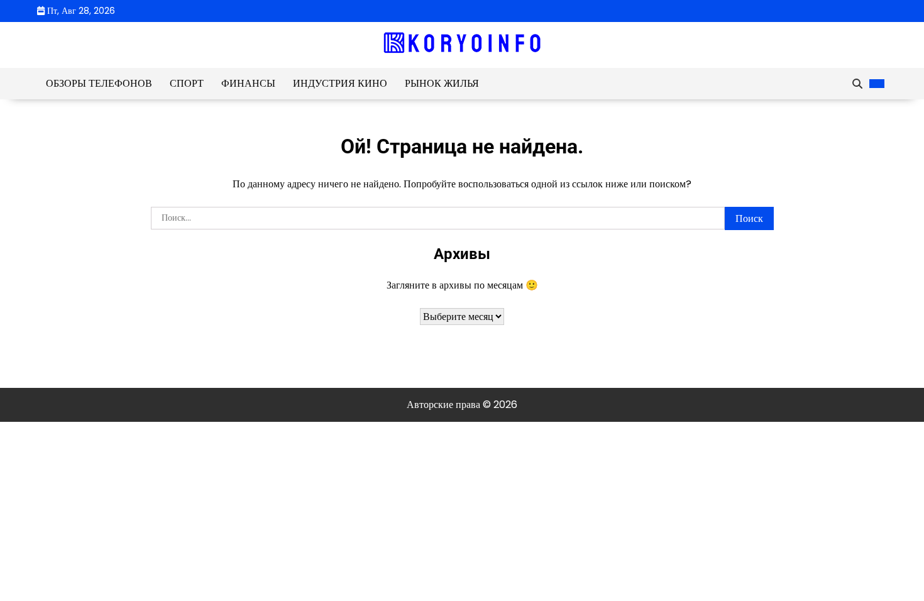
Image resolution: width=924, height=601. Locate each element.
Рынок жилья (442, 83)
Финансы (248, 83)
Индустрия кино (340, 83)
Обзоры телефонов (99, 83)
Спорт (187, 83)
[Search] (857, 83)
